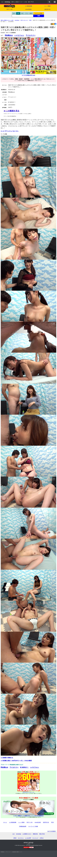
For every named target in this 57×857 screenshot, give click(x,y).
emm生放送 (28, 9)
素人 (22, 13)
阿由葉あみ (9, 35)
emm (14, 13)
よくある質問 (28, 838)
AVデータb (9, 9)
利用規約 (2, 851)
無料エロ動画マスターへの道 (19, 2)
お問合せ (42, 838)
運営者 (15, 838)
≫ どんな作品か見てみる (28, 75)
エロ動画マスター (26, 833)
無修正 (31, 13)
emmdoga (18, 833)
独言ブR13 (31, 2)
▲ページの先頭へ (52, 831)
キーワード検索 (38, 13)
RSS (52, 822)
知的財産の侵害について (17, 851)
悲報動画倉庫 (22, 826)
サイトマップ (35, 838)
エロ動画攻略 (28, 6)
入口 (2, 2)
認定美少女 (47, 9)
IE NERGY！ (24, 767)
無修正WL (35, 833)
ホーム (5, 822)
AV (18, 13)
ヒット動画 (47, 6)
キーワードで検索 (33, 826)
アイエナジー (30, 35)
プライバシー (8, 851)
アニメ (26, 13)
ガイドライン (21, 838)
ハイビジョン (19, 35)
